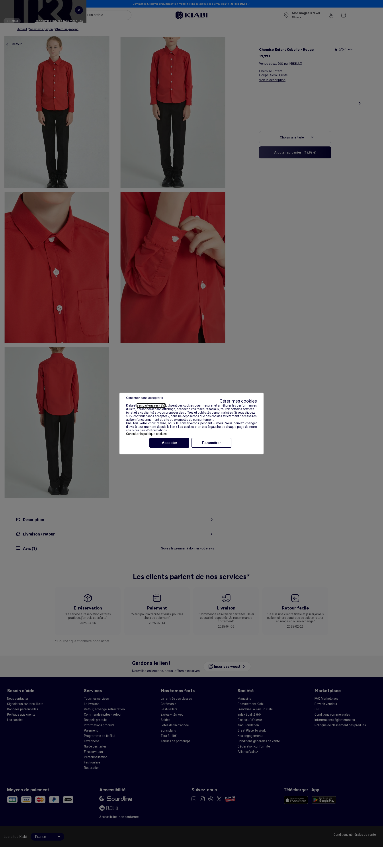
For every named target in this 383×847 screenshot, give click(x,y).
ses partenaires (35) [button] (151, 405)
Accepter (169, 443)
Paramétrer (211, 443)
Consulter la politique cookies (146, 434)
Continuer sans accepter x (144, 397)
